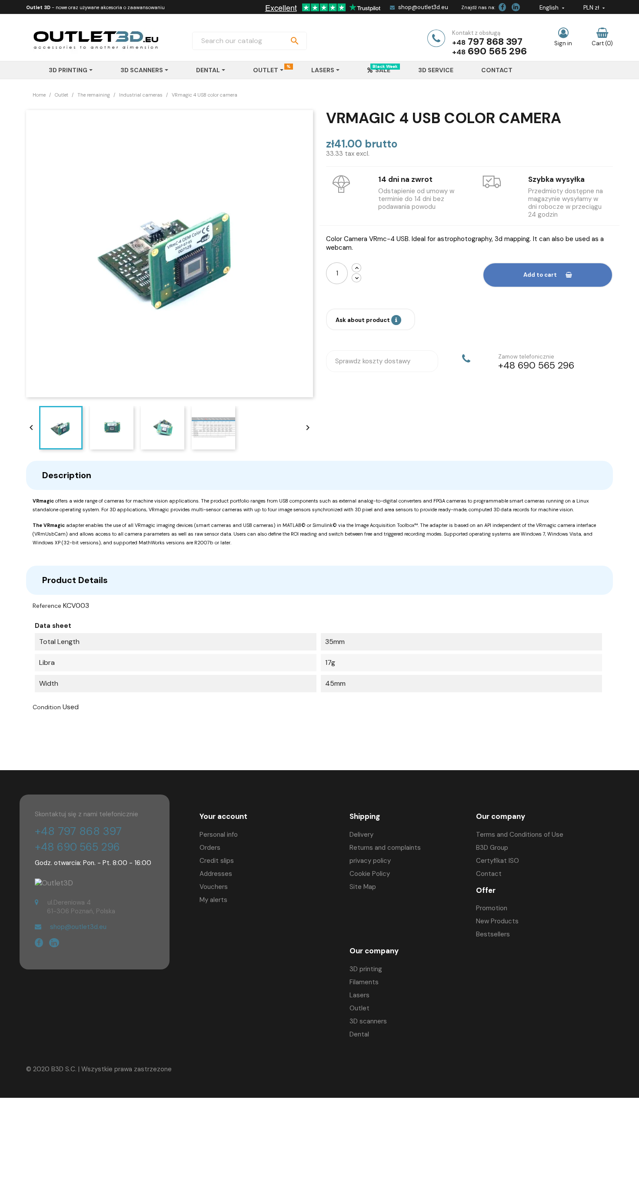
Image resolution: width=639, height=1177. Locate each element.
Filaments (364, 982)
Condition (47, 707)
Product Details (75, 580)
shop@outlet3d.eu (423, 7)
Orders (210, 847)
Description (66, 475)
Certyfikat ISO (497, 860)
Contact (489, 873)
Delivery (361, 834)
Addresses (216, 873)
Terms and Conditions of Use (519, 834)
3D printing (365, 969)
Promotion (491, 908)
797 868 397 (495, 41)
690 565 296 (497, 51)
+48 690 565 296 (77, 847)
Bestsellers (493, 934)
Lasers (359, 995)
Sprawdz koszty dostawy (372, 361)
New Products (497, 921)
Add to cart (540, 274)
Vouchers (214, 886)
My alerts (213, 899)
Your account (223, 816)
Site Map (362, 886)
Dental (359, 1034)
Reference (47, 606)
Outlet (359, 1008)
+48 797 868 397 (78, 831)
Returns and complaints (385, 847)
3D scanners (368, 1021)
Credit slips (217, 860)
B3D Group (492, 847)
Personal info (219, 834)
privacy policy (370, 860)
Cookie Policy (369, 873)
